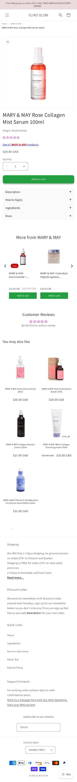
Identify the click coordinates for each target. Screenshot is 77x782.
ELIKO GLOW (42, 775)
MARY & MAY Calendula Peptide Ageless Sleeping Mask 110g (54, 275)
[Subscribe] (56, 727)
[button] (7, 15)
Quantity (7, 159)
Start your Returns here (21, 704)
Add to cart (23, 295)
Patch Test (13, 659)
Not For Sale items (18, 651)
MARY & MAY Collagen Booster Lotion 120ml (20, 446)
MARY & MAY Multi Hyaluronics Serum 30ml (56, 390)
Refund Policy (15, 667)
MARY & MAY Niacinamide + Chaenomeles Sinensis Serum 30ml (22, 275)
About (10, 635)
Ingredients (14, 643)
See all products (20, 144)
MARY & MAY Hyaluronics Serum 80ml (20, 390)
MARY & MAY (16, 23)
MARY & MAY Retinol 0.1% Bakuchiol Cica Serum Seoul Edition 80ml (20, 501)
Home (4, 23)
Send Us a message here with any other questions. (37, 700)
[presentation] (5, 266)
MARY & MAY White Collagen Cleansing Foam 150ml (56, 446)
